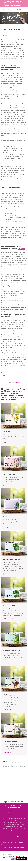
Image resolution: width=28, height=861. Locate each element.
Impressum (15, 849)
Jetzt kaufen (7, 442)
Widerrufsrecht (10, 844)
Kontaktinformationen (19, 847)
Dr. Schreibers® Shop (12, 842)
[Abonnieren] (23, 812)
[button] (3, 9)
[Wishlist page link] (17, 9)
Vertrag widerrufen (21, 858)
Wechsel (21, 249)
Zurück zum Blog (15, 382)
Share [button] (5, 35)
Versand (10, 847)
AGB (5, 847)
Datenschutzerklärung (21, 844)
